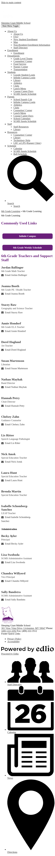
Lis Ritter (7, 435)
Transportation (20, 69)
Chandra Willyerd (13, 573)
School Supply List (22, 99)
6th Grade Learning (10, 211)
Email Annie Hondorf (15, 331)
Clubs (16, 86)
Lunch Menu (19, 88)
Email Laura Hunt (13, 480)
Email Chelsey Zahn (15, 424)
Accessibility (13, 641)
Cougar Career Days (23, 91)
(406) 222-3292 (9, 631)
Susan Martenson (12, 360)
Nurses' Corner (20, 66)
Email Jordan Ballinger (16, 275)
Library (17, 80)
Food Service (19, 64)
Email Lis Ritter (12, 443)
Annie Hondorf (11, 323)
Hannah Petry (10, 398)
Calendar (17, 148)
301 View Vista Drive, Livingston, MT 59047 (23, 628)
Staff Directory (20, 47)
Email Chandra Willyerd (16, 581)
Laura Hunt (9, 472)
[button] (12, 31)
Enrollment (18, 53)
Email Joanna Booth (14, 293)
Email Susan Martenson (16, 368)
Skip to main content (11, 2)
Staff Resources (21, 126)
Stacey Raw (8, 304)
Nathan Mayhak (11, 379)
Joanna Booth (10, 286)
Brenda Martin (11, 491)
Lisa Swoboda (10, 554)
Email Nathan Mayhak (16, 387)
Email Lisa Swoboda (15, 562)
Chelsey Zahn (10, 416)
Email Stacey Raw (14, 312)
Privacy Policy (14, 639)
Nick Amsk (8, 454)
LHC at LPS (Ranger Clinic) (27, 143)
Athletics (17, 83)
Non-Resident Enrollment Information (31, 45)
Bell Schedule (20, 154)
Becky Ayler (9, 536)
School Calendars (21, 118)
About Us (18, 34)
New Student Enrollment (25, 39)
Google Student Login (24, 75)
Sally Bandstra (11, 592)
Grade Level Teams (22, 58)
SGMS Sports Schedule (24, 94)
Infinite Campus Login (24, 77)
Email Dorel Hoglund (15, 349)
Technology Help (21, 140)
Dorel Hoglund (11, 342)
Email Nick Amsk (13, 461)
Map (15, 42)
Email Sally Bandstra (15, 599)
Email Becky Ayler (14, 543)
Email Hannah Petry (14, 406)
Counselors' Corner (22, 61)
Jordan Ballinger (12, 267)
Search (16, 206)
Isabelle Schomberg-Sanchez (14, 507)
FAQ (15, 36)
